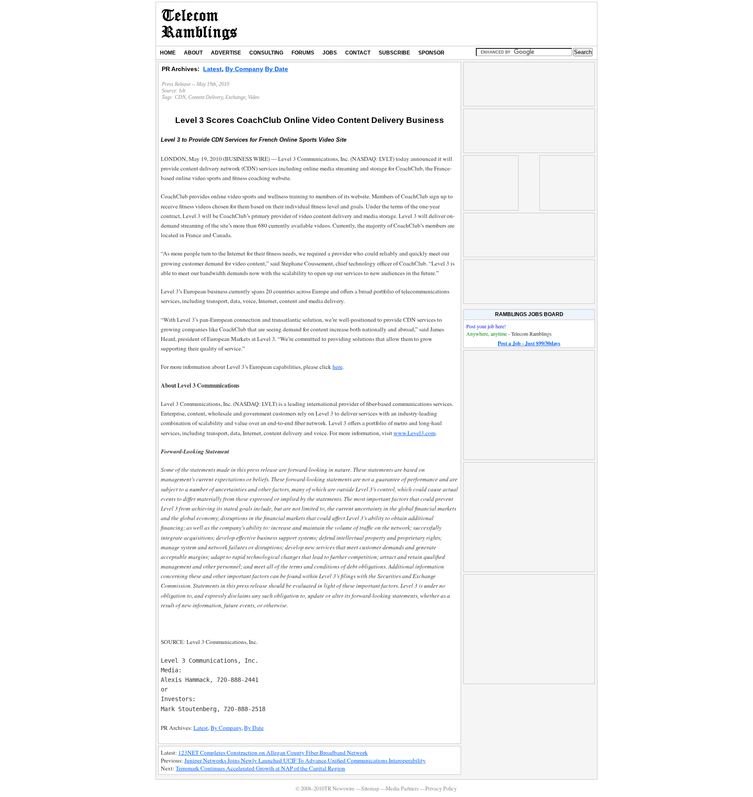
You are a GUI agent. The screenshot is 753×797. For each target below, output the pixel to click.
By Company (244, 68)
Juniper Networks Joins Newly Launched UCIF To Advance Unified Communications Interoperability (305, 760)
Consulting (266, 53)
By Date (276, 68)
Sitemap (370, 788)
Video (253, 97)
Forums (303, 53)
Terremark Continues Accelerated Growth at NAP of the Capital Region (260, 768)
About (193, 53)
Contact (357, 53)
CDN (180, 97)
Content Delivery (205, 97)
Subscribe (394, 53)
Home (168, 53)
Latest (212, 68)
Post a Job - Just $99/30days (529, 343)
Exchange (235, 97)
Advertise (226, 53)
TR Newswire (199, 24)
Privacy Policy (441, 788)
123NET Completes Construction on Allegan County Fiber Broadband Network (273, 752)
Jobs (329, 53)
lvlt (182, 91)
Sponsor (431, 53)
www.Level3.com (414, 433)
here (337, 367)
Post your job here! (486, 326)
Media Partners (402, 788)
